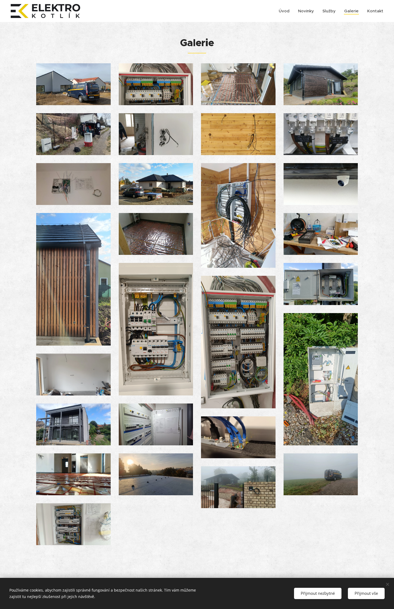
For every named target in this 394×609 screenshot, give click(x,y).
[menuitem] (285, 11)
